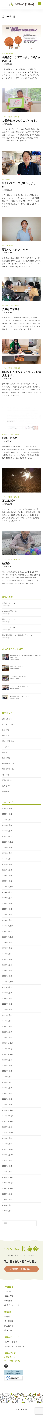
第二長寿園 (9, 245)
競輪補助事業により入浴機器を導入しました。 (19, 635)
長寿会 (11, 53)
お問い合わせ (9, 1357)
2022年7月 (6, 1004)
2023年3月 (6, 970)
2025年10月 (6, 842)
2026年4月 (6, 820)
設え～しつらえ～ (16, 666)
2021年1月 (6, 1105)
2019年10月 (6, 1188)
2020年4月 (6, 1155)
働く (3, 179)
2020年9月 (6, 1127)
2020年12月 (6, 1110)
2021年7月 (6, 1071)
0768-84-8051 (24, 1261)
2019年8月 (6, 1200)
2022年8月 (6, 998)
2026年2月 (6, 831)
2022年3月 (6, 1026)
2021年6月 (6, 1077)
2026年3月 (6, 825)
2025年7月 (6, 859)
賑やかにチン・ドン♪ (9, 619)
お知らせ (5, 53)
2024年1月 (6, 920)
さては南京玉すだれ (9, 611)
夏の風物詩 (8, 500)
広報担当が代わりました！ (19, 696)
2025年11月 (6, 836)
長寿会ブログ (9, 1353)
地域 (3, 434)
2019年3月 (6, 1211)
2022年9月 (6, 993)
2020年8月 (6, 1132)
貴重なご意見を (11, 309)
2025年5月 (6, 870)
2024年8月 (6, 898)
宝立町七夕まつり (8, 603)
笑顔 (10, 117)
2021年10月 (6, 1054)
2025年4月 (6, 875)
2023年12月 (6, 926)
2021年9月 (6, 1060)
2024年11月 (6, 892)
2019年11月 (6, 1183)
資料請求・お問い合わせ (21, 1269)
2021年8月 (6, 1065)
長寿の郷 (16, 117)
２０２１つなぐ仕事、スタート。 (22, 686)
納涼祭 (6, 563)
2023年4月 (6, 965)
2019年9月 (6, 1194)
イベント (5, 117)
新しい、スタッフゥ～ (15, 249)
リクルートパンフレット (14, 1346)
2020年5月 (6, 1149)
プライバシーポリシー (13, 1361)
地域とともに (10, 438)
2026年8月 (6, 808)
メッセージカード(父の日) (19, 676)
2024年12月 (6, 887)
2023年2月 (6, 976)
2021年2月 (6, 1099)
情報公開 (8, 1301)
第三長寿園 (16, 368)
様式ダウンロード (11, 1305)
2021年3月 (6, 1093)
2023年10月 (6, 937)
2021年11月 (6, 1049)
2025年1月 (6, 881)
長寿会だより (9, 1296)
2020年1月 (6, 1172)
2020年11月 (6, 1116)
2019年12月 (6, 1177)
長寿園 (8, 179)
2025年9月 (6, 848)
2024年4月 (6, 909)
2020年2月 (6, 1166)
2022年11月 (6, 987)
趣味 (3, 775)
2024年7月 (6, 903)
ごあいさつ (9, 1291)
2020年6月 (6, 1144)
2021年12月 (6, 1043)
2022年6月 (6, 1010)
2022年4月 (6, 1021)
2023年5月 (6, 959)
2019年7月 (6, 1205)
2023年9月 (6, 943)
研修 (3, 752)
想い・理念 (9, 305)
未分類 (4, 747)
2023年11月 (6, 931)
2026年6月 (6, 814)
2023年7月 (6, 948)
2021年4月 (6, 1088)
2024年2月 (6, 915)
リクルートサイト (11, 1342)
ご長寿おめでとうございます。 (20, 120)
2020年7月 (6, 1138)
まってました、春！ (9, 627)
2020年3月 (6, 1160)
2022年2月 (6, 1032)
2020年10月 (6, 1121)
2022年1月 (6, 1037)
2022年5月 (6, 1015)
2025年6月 (6, 864)
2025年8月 (6, 853)
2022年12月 (6, 982)
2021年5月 (6, 1082)
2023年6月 (6, 954)
